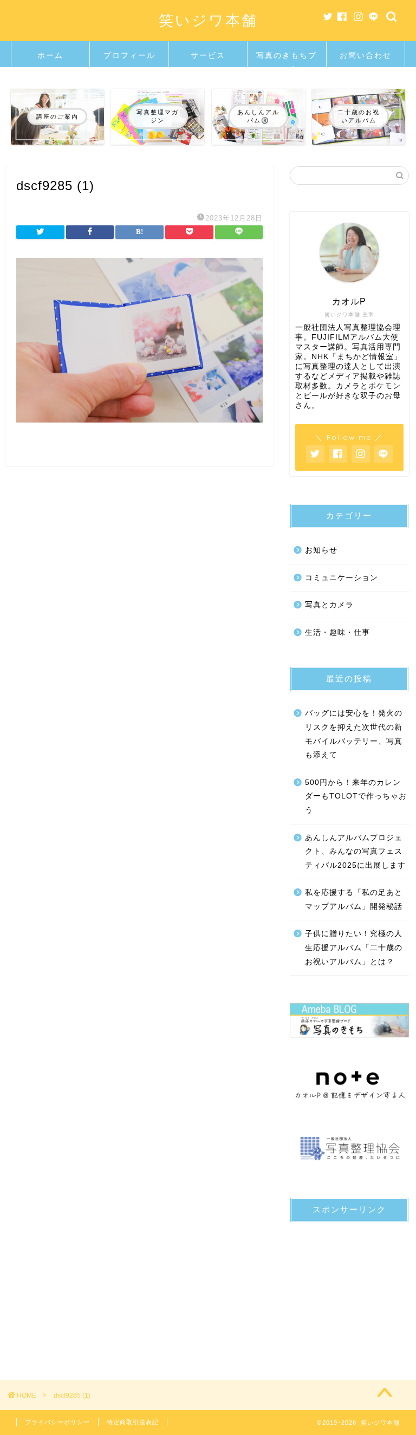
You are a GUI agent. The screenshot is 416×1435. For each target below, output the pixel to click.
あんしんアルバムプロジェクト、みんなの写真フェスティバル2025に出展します (355, 851)
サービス (208, 55)
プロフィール (129, 55)
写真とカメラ (329, 605)
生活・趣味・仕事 (337, 632)
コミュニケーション (341, 578)
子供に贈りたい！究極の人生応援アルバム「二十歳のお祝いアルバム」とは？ (353, 947)
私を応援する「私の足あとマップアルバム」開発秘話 (353, 899)
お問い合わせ (366, 55)
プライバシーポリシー (57, 1422)
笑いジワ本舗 (208, 20)
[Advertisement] (349, 1285)
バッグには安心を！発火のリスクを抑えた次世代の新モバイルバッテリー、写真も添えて (353, 734)
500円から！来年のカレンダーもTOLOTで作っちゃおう (356, 796)
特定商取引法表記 (133, 1422)
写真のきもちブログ (286, 58)
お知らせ (321, 550)
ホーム (50, 55)
